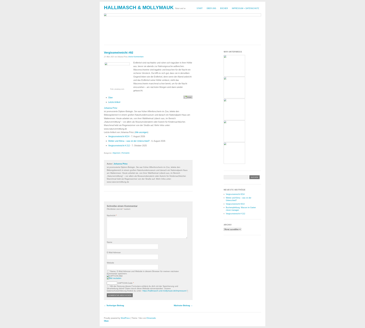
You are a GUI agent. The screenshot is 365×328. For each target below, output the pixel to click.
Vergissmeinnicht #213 (235, 204)
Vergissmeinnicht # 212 (119, 145)
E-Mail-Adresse (114, 252)
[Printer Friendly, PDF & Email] (188, 97)
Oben (106, 321)
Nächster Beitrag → (183, 305)
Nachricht (112, 215)
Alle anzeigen (141, 132)
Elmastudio (151, 318)
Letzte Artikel (114, 102)
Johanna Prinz (110, 108)
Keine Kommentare (136, 57)
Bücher (224, 8)
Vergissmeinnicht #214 (118, 136)
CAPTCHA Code (125, 283)
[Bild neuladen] (114, 278)
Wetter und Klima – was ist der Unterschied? (129, 141)
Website (110, 263)
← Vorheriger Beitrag (114, 305)
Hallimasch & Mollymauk (139, 7)
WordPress (125, 318)
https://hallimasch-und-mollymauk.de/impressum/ (164, 291)
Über (110, 97)
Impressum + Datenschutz (245, 8)
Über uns (211, 8)
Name (109, 242)
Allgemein (116, 153)
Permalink (125, 153)
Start (200, 8)
